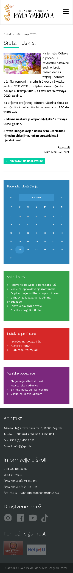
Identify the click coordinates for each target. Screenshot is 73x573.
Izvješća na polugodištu (26, 341)
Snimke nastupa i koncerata (29, 389)
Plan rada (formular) (24, 350)
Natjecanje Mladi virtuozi (27, 381)
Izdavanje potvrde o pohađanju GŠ (33, 284)
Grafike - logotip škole (26, 310)
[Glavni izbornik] (65, 12)
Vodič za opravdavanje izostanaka (33, 289)
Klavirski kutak (20, 345)
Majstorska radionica (24, 385)
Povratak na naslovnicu (26, 161)
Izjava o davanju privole (26, 306)
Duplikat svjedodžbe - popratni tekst (35, 293)
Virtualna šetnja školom (26, 394)
